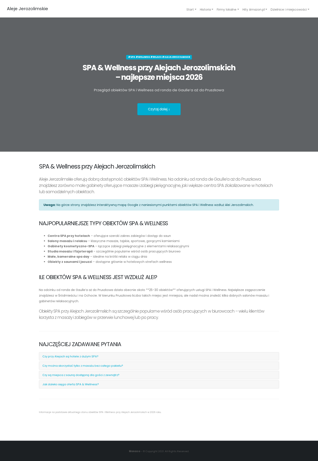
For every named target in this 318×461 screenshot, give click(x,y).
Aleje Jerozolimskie (27, 9)
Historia (205, 9)
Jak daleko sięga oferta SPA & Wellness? (70, 384)
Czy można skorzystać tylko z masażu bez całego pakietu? (82, 366)
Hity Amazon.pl (254, 9)
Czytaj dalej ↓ (159, 109)
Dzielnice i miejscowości (289, 9)
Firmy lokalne (226, 9)
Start (190, 9)
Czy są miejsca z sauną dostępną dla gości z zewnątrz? (80, 375)
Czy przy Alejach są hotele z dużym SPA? (70, 356)
